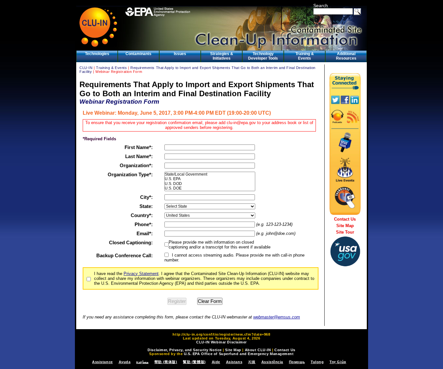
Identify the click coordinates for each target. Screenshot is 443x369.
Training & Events (304, 56)
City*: (146, 197)
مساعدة (142, 362)
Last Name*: (139, 156)
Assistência (272, 362)
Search (320, 5)
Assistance (102, 362)
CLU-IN (85, 68)
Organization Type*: (130, 174)
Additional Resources (346, 56)
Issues (180, 54)
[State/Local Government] (210, 174)
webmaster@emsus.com (276, 317)
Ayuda (125, 362)
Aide (216, 362)
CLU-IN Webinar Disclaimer (221, 342)
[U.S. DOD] (210, 183)
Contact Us (345, 219)
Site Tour (345, 232)
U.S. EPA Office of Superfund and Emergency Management (239, 354)
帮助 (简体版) (165, 362)
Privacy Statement (141, 273)
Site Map (345, 225)
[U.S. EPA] (210, 179)
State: (146, 206)
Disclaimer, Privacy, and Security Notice (185, 350)
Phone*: (144, 224)
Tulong (317, 362)
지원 (252, 362)
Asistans (234, 362)
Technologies (97, 54)
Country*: (142, 215)
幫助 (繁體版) (194, 362)
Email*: (145, 233)
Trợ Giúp (337, 362)
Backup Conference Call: (124, 255)
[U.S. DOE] (210, 188)
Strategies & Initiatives (221, 56)
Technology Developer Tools (263, 56)
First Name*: (139, 147)
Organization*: (136, 165)
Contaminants (138, 54)
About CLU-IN (258, 350)
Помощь (297, 362)
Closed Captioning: (131, 242)
